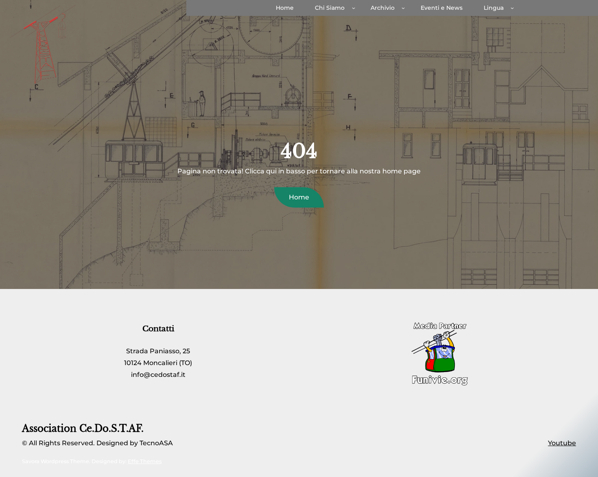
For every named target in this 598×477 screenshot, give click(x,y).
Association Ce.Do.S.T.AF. (83, 428)
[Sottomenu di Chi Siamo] (353, 7)
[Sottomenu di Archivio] (403, 7)
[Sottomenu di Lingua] (512, 7)
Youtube (562, 443)
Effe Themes (145, 461)
